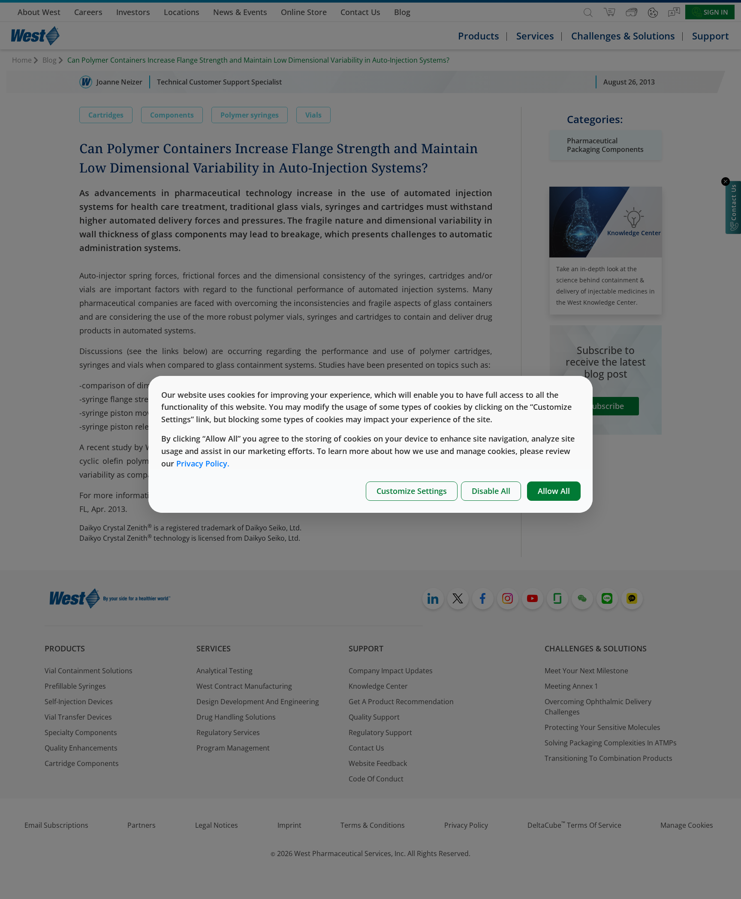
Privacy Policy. (202, 463)
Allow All (554, 491)
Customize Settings (412, 491)
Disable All (491, 491)
